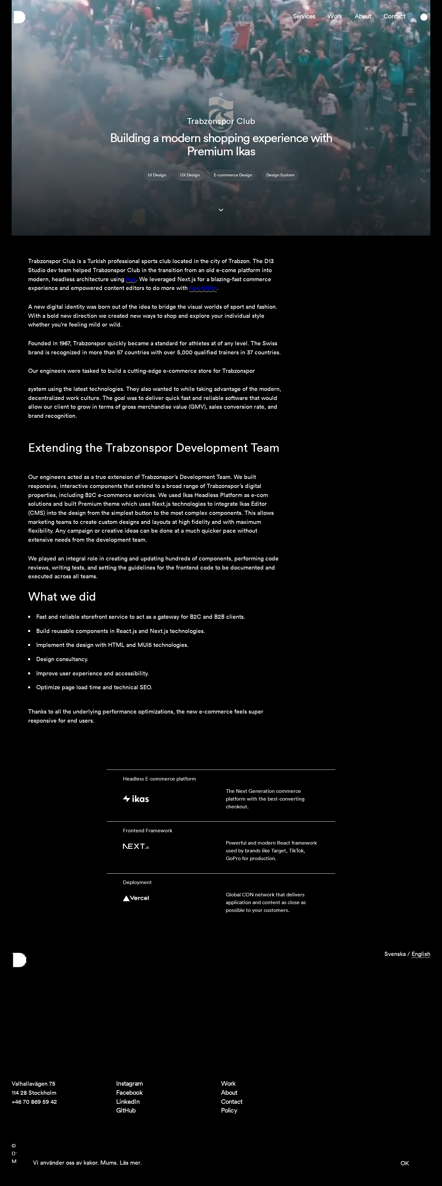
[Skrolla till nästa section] (221, 210)
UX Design (190, 175)
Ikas (131, 279)
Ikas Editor (203, 288)
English (421, 954)
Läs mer (130, 1162)
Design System (280, 175)
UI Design (157, 175)
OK (405, 1163)
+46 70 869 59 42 (34, 1101)
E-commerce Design (233, 175)
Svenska (395, 954)
